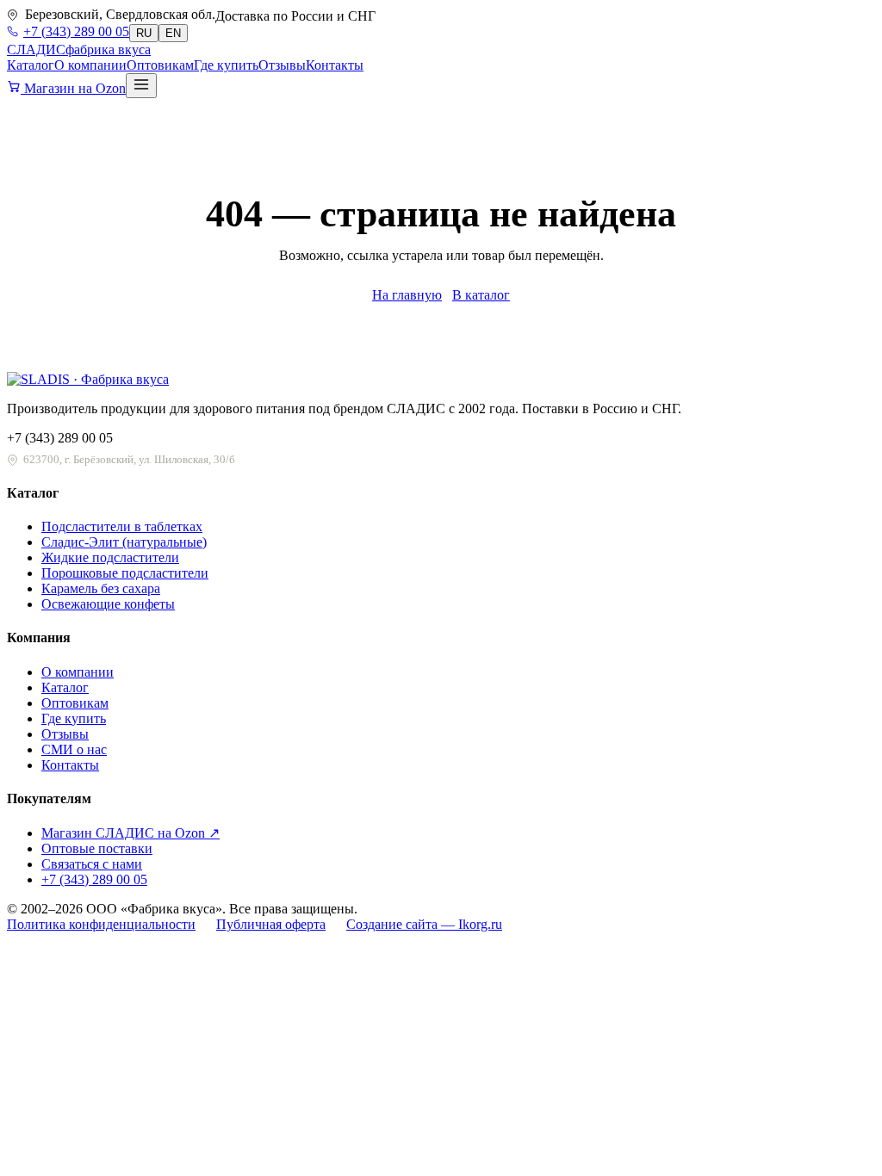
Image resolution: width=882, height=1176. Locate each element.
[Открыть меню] (141, 85)
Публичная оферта (271, 924)
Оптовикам (160, 65)
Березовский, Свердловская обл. (120, 14)
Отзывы (282, 65)
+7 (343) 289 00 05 (76, 31)
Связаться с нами (91, 864)
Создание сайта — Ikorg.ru (424, 924)
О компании (90, 65)
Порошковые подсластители (124, 573)
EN (173, 33)
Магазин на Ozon (73, 88)
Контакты (334, 65)
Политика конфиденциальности (101, 924)
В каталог (481, 295)
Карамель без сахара (100, 588)
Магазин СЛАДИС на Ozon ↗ (130, 833)
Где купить (226, 65)
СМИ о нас (74, 749)
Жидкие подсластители (110, 557)
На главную (407, 295)
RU (144, 33)
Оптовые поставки (96, 848)
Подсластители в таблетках (121, 526)
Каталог (30, 65)
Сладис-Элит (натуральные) (124, 542)
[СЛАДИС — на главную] (88, 379)
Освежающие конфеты (108, 604)
